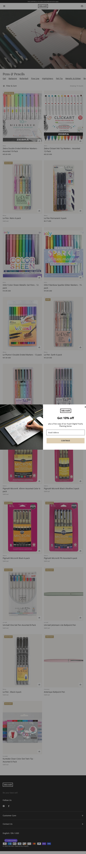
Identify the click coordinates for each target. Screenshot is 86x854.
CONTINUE (65, 441)
